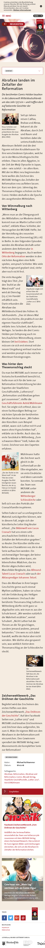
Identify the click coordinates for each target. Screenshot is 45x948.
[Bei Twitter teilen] (10, 917)
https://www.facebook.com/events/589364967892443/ (22, 826)
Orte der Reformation (13, 256)
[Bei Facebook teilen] (4, 917)
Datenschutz (6, 930)
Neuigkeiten (16, 24)
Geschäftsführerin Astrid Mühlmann (22, 403)
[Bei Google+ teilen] (16, 917)
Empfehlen (14, 791)
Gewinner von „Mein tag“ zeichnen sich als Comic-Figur (22, 879)
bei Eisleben (21, 341)
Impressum (5, 927)
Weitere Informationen (22, 10)
